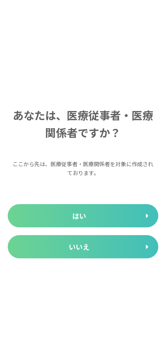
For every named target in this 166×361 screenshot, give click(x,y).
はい (79, 216)
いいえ (79, 247)
